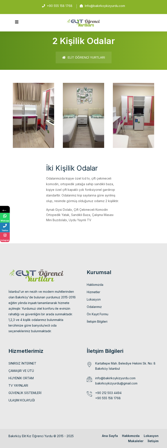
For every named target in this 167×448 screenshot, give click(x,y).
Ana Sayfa (110, 436)
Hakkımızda (95, 284)
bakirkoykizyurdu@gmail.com (116, 383)
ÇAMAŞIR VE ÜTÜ (21, 371)
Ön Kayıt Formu (97, 314)
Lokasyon (94, 299)
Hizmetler (93, 292)
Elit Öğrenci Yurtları (86, 57)
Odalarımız (94, 307)
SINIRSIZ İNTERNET (22, 363)
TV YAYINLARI (18, 385)
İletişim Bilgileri (97, 321)
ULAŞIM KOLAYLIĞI (21, 400)
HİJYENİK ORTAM (21, 378)
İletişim (153, 441)
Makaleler (136, 441)
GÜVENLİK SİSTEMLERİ (25, 393)
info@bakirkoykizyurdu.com (115, 378)
